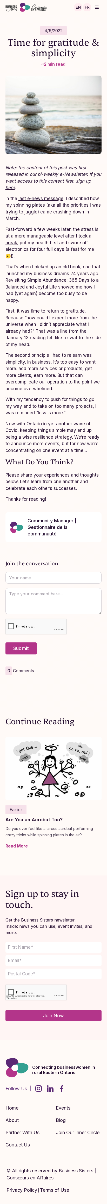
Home (11, 1108)
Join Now (53, 1015)
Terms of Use (54, 1190)
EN (78, 7)
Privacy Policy (21, 1190)
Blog (61, 1120)
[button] (97, 7)
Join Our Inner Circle (77, 1132)
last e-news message (40, 198)
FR (87, 7)
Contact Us (17, 1145)
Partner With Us (22, 1132)
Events (63, 1108)
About (12, 1120)
